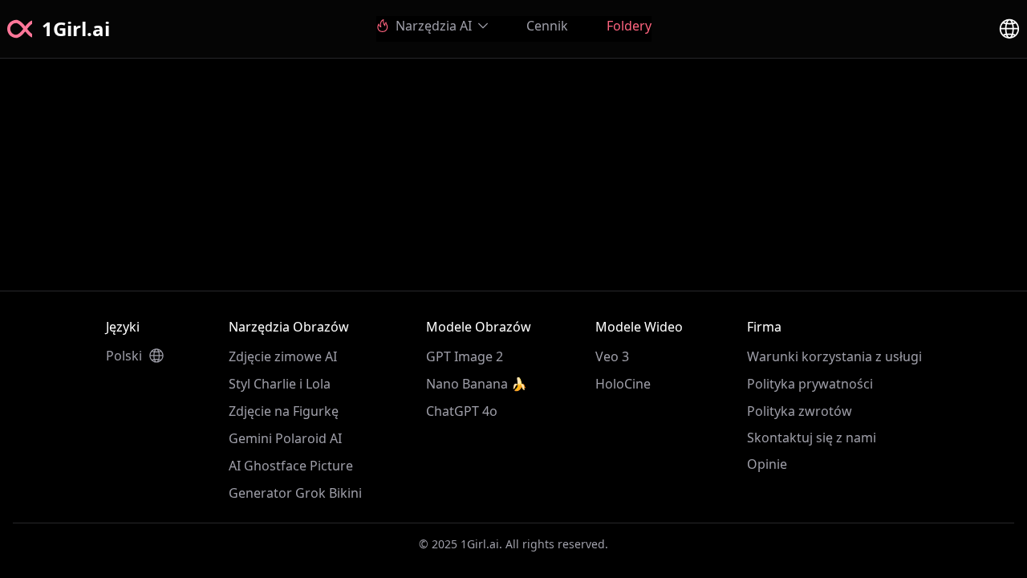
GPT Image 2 (464, 356)
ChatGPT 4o (461, 411)
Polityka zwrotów (799, 411)
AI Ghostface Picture (291, 465)
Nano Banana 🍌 (476, 384)
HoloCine (623, 384)
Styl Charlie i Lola (280, 384)
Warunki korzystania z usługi (834, 356)
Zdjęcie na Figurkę (284, 411)
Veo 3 (612, 356)
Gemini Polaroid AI (285, 438)
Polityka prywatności (810, 384)
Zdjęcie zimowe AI (283, 356)
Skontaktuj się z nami (811, 437)
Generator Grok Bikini (295, 493)
